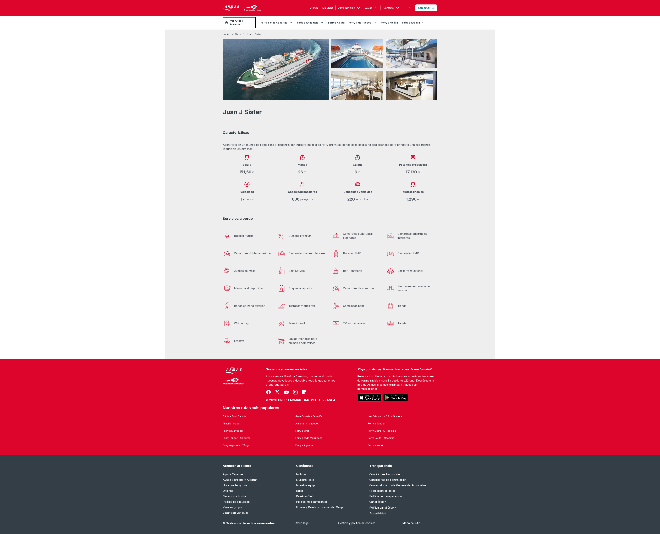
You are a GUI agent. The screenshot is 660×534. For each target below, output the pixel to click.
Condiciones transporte (384, 474)
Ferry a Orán (302, 430)
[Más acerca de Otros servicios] (358, 7)
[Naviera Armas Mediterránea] (233, 384)
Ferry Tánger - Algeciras (236, 437)
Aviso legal (302, 523)
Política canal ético (382, 507)
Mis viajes (327, 7)
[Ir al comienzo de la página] (653, 523)
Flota (238, 34)
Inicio (226, 34)
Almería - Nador (231, 423)
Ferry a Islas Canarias (274, 22)
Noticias (301, 474)
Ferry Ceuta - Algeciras (381, 437)
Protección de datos (382, 490)
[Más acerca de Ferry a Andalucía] (322, 23)
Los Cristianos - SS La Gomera (385, 416)
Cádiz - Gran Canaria (234, 416)
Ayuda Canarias (233, 474)
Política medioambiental (311, 501)
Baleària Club (305, 496)
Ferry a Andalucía (307, 22)
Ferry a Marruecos (360, 22)
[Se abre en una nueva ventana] (426, 7)
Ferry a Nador (376, 445)
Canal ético (377, 501)
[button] (371, 7)
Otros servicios (346, 7)
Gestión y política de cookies (356, 523)
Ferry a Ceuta (336, 22)
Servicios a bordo (234, 496)
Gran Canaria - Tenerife (308, 416)
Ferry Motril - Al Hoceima (382, 430)
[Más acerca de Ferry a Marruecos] (375, 23)
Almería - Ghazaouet (306, 423)
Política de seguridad (236, 501)
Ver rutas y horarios (236, 22)
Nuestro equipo (306, 485)
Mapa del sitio (411, 523)
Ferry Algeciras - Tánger (236, 445)
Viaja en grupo (232, 507)
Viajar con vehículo (235, 512)
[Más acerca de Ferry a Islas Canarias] (291, 23)
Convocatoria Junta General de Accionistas (397, 485)
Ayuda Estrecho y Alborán (240, 479)
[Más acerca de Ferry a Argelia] (423, 23)
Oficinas (228, 490)
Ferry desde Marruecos (308, 437)
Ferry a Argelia (411, 22)
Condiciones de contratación (387, 479)
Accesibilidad (377, 513)
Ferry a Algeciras (305, 445)
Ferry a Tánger (376, 423)
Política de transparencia (385, 496)
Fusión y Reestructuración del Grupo (320, 507)
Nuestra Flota (305, 479)
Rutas (300, 490)
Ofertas (314, 7)
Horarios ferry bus (235, 485)
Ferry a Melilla (389, 22)
